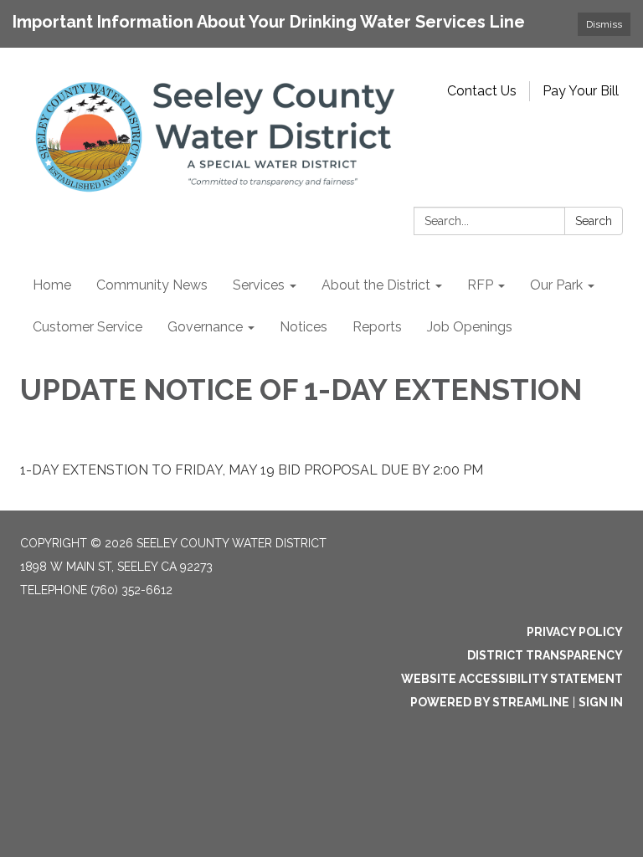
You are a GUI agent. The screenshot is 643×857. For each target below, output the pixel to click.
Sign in (601, 702)
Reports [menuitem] (377, 327)
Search (593, 221)
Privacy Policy (575, 632)
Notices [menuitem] (303, 327)
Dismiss (604, 24)
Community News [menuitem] (152, 285)
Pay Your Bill (581, 91)
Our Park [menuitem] (556, 285)
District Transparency (545, 655)
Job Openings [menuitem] (469, 327)
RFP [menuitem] (480, 285)
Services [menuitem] (259, 285)
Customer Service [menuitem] (87, 327)
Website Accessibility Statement (512, 678)
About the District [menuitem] (376, 285)
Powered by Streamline (489, 702)
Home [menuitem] (52, 285)
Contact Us (482, 91)
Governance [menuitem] (205, 327)
